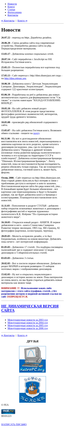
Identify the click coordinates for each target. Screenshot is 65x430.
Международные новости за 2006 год (28, 328)
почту (36, 133)
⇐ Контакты (8, 335)
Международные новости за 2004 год (28, 322)
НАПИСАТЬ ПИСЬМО (14, 424)
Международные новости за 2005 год (28, 325)
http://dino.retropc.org (15, 78)
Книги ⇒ (22, 335)
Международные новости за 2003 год (28, 320)
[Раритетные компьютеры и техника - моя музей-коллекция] (32, 372)
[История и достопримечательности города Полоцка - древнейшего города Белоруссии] (32, 402)
